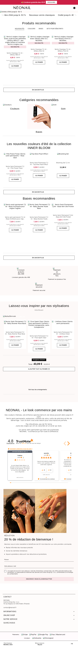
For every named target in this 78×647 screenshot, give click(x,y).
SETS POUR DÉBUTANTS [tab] (55, 28)
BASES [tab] (41, 28)
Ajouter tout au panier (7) (39, 369)
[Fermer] (74, 2)
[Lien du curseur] (39, 12)
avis (31, 443)
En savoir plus (38, 90)
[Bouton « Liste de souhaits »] (25, 36)
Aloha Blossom (39, 310)
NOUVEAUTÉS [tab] (19, 28)
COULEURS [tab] (31, 28)
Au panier (15, 66)
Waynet (40, 644)
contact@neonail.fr (9, 607)
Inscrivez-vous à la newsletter (39, 579)
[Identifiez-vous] (69, 8)
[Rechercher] (65, 8)
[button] (74, 8)
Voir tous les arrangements (37, 389)
